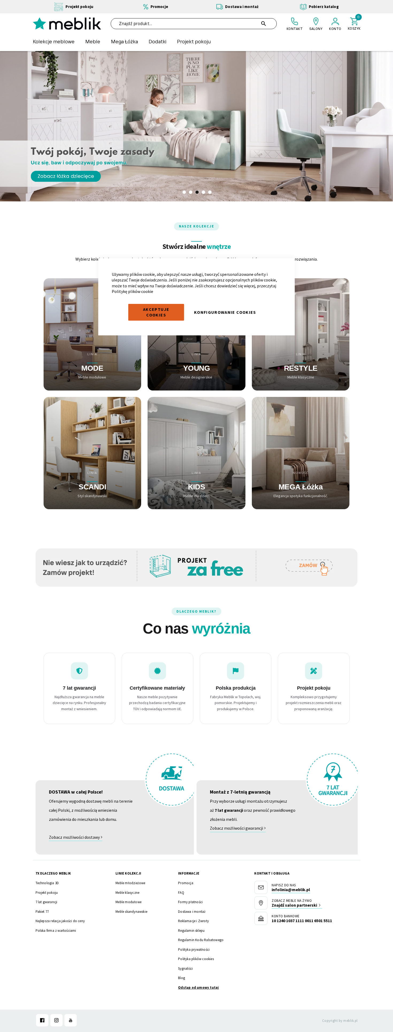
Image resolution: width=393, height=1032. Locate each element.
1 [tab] (184, 192)
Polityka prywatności (194, 949)
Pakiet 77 (42, 911)
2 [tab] (190, 192)
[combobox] (194, 23)
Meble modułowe (128, 902)
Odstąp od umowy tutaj (198, 987)
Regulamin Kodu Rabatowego (201, 940)
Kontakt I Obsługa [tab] (271, 873)
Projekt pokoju (47, 892)
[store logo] (67, 23)
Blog (181, 978)
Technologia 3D (47, 883)
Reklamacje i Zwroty (193, 921)
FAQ (181, 892)
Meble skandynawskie (131, 911)
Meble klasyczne (127, 892)
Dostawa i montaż (192, 911)
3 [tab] (197, 192)
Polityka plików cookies (196, 959)
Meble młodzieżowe (130, 883)
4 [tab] (203, 192)
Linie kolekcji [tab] (128, 873)
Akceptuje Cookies (156, 312)
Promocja (185, 883)
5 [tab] (210, 192)
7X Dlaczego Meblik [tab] (53, 873)
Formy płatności (190, 902)
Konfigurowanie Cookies (225, 312)
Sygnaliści (185, 968)
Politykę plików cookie (132, 291)
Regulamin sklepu (191, 930)
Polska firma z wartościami (56, 930)
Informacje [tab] (188, 873)
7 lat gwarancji (46, 902)
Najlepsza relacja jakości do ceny (60, 921)
